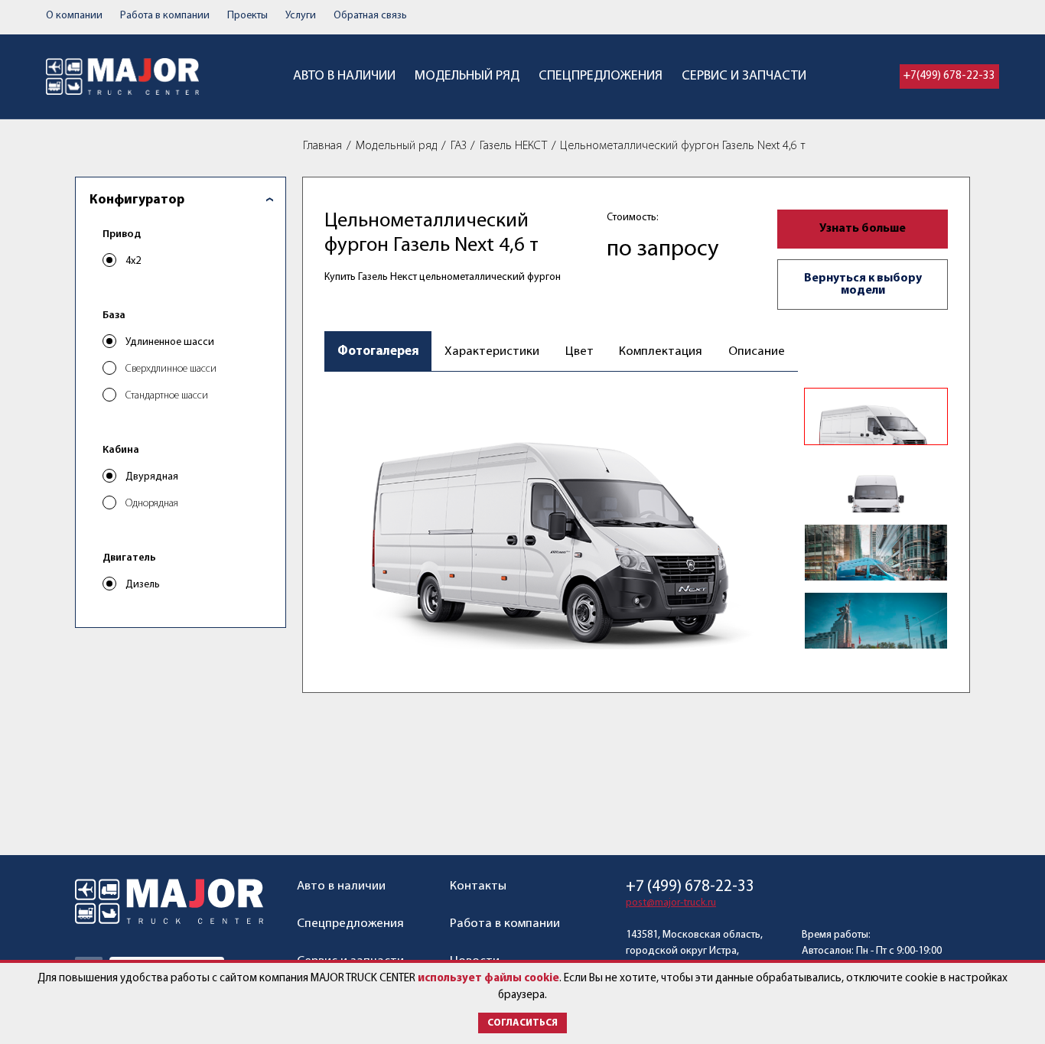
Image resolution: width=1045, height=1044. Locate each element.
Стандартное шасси (166, 396)
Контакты (478, 886)
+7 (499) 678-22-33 (690, 887)
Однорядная (151, 503)
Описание (756, 351)
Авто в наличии (344, 76)
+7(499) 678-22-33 (949, 76)
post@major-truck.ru (671, 903)
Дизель (142, 584)
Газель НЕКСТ (513, 146)
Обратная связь (370, 15)
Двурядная (151, 477)
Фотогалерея (378, 351)
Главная (322, 146)
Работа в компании (165, 15)
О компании (74, 15)
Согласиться (522, 1023)
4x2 (133, 261)
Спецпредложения (600, 76)
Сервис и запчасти (744, 76)
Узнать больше (862, 229)
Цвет (579, 351)
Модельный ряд (467, 76)
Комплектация (660, 351)
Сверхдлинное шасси (170, 369)
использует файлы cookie (488, 978)
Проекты (247, 15)
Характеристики (491, 351)
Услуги (300, 15)
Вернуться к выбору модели (863, 284)
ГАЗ (459, 146)
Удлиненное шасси (169, 342)
